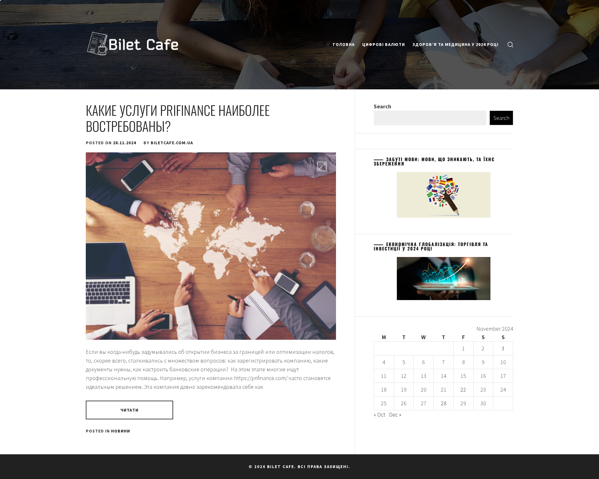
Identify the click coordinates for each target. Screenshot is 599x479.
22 (463, 389)
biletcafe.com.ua (172, 143)
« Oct (379, 414)
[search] (510, 44)
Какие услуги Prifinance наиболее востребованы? (178, 117)
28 (443, 403)
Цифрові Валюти (383, 44)
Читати (129, 410)
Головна (344, 44)
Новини (120, 431)
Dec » (395, 414)
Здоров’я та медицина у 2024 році (455, 44)
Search (382, 106)
